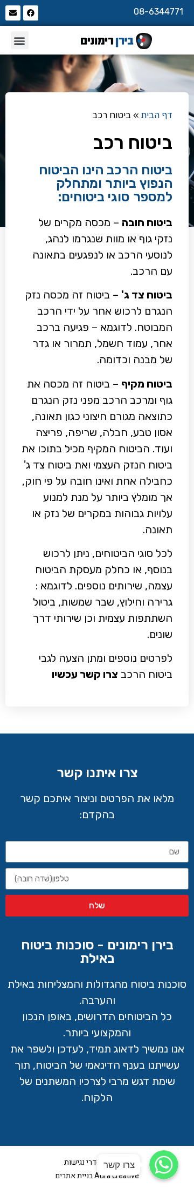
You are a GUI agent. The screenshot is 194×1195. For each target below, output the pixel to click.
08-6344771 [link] (158, 11)
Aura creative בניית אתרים (97, 1176)
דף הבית (156, 115)
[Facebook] (30, 13)
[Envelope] (12, 13)
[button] (20, 40)
